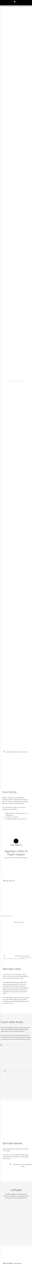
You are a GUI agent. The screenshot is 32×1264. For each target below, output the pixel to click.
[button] (2, 1219)
